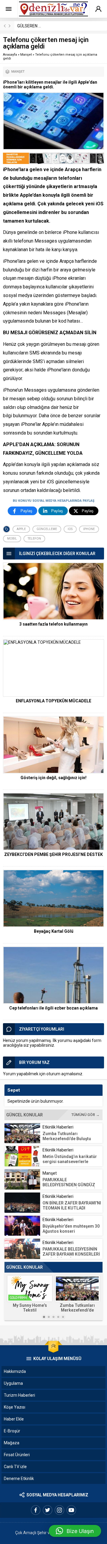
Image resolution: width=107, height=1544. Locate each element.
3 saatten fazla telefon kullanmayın (53, 624)
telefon (34, 538)
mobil (12, 538)
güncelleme (47, 529)
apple (21, 529)
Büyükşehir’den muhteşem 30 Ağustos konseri (71, 1229)
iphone (89, 529)
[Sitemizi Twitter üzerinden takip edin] (47, 1510)
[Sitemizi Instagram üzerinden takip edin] (59, 1510)
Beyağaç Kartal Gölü (53, 931)
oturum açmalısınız (64, 1073)
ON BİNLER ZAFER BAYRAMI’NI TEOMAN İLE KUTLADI (72, 1205)
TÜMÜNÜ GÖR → (85, 1115)
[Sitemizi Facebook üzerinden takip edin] (35, 1510)
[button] (75, 1531)
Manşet (26, 55)
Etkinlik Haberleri (58, 1127)
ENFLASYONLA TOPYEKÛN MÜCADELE (53, 700)
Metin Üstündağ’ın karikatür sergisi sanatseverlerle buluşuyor (70, 1161)
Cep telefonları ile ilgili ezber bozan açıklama (53, 1008)
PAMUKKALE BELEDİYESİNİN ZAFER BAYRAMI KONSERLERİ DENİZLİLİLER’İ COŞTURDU (71, 1254)
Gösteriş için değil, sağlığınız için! (53, 777)
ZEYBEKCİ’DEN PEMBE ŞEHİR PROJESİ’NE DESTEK (53, 854)
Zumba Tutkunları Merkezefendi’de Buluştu (67, 1136)
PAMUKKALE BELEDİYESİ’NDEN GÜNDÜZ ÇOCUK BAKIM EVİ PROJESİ (69, 1184)
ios (70, 529)
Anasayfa (10, 55)
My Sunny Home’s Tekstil (30, 1307)
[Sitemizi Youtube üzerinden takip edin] (71, 1510)
